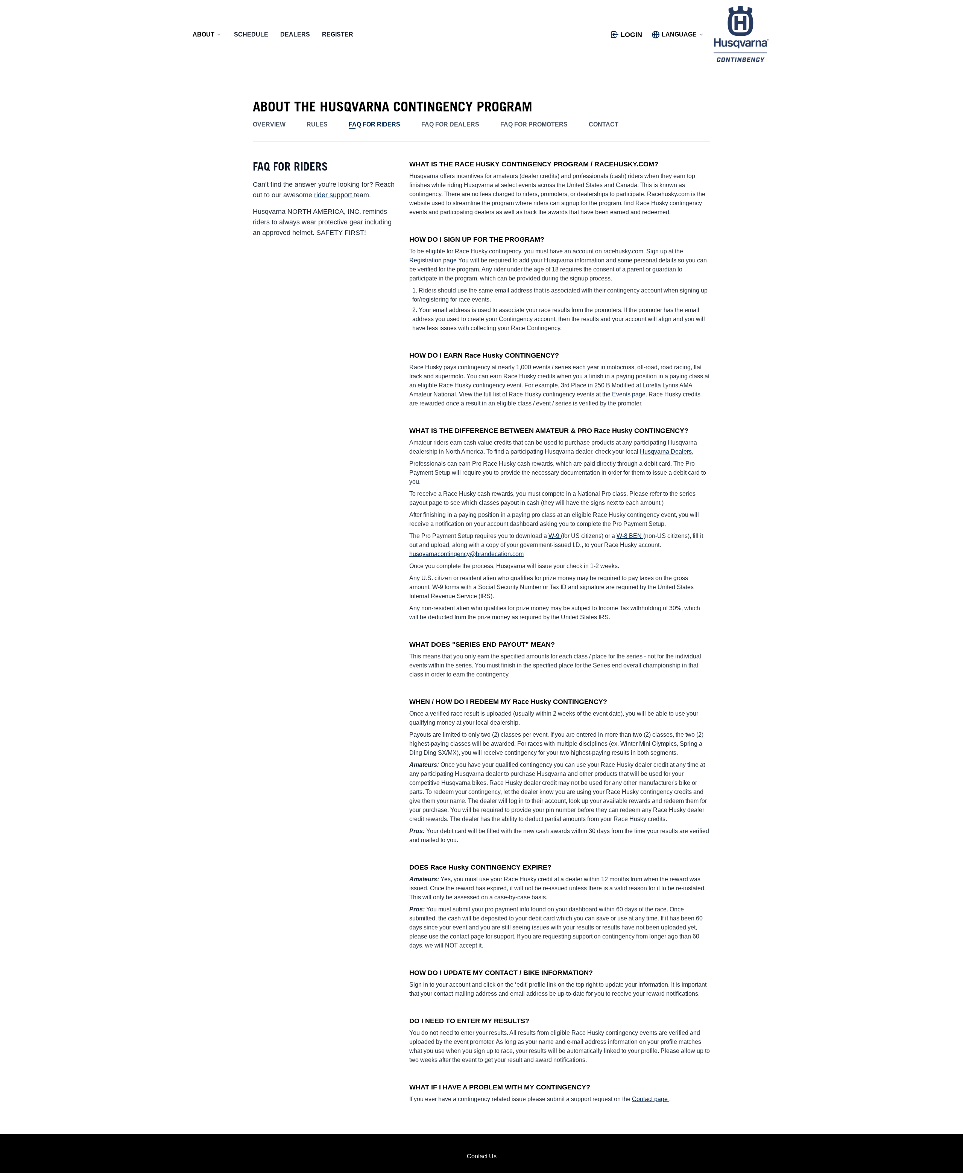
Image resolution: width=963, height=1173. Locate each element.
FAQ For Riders (374, 124)
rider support (334, 195)
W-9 (554, 536)
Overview (269, 124)
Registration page (433, 260)
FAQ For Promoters (534, 124)
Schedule (251, 34)
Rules (317, 124)
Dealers (295, 34)
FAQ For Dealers (450, 124)
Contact (603, 124)
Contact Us (482, 1156)
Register (337, 34)
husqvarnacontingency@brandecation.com (466, 554)
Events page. (630, 394)
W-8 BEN (630, 536)
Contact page (650, 1099)
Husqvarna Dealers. (666, 451)
